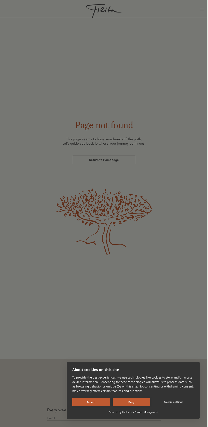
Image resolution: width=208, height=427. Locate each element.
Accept (91, 402)
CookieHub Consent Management (140, 412)
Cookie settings (173, 401)
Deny (131, 402)
